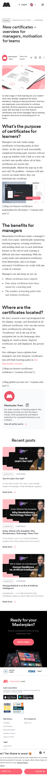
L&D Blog (6, 723)
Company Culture (9, 733)
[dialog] (23, 763)
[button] (42, 5)
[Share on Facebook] (35, 58)
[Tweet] (31, 58)
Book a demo (23, 642)
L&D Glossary (7, 726)
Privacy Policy (22, 763)
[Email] (44, 58)
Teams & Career (8, 737)
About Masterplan (9, 730)
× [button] (44, 753)
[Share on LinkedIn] (40, 58)
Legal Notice (7, 746)
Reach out (27, 723)
